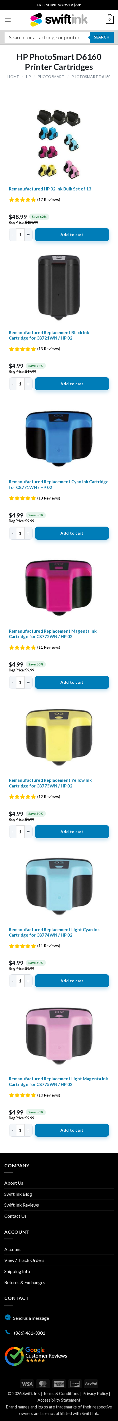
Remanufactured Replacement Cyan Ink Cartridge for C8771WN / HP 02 (59, 484)
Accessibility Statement (59, 1400)
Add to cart (71, 234)
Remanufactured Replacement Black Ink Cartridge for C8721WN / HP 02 (49, 335)
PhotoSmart (51, 77)
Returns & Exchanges (24, 1282)
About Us (13, 1182)
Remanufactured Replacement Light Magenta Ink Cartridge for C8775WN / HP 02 (58, 1081)
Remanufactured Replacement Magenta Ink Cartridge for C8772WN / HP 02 (53, 633)
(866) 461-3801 (29, 1332)
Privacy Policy (95, 1393)
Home (13, 77)
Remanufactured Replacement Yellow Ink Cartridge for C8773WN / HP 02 (50, 783)
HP (28, 77)
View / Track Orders (24, 1260)
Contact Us (15, 1216)
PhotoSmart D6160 (91, 77)
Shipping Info (17, 1271)
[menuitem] (59, 5)
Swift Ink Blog (18, 1194)
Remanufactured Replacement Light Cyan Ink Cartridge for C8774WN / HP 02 (54, 932)
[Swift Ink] (59, 20)
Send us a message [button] (31, 1318)
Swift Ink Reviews (21, 1204)
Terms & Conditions (61, 1393)
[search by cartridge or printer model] (59, 37)
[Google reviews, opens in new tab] (35, 1355)
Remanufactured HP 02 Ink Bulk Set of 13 (50, 188)
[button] (7, 20)
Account (12, 1249)
